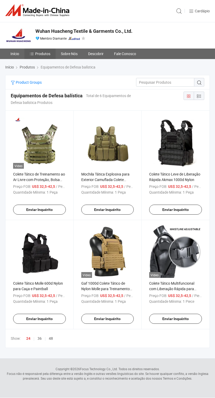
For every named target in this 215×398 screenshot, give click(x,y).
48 (51, 338)
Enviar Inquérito (39, 210)
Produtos (42, 53)
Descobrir (96, 53)
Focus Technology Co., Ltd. (99, 369)
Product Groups (28, 82)
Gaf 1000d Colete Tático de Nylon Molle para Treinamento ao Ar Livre (105, 289)
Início (14, 53)
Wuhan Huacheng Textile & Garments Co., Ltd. (83, 31)
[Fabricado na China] (38, 10)
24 (28, 338)
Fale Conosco (125, 53)
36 (39, 338)
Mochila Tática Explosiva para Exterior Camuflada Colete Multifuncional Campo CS (105, 180)
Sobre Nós (69, 53)
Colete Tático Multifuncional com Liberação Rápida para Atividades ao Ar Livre (171, 289)
